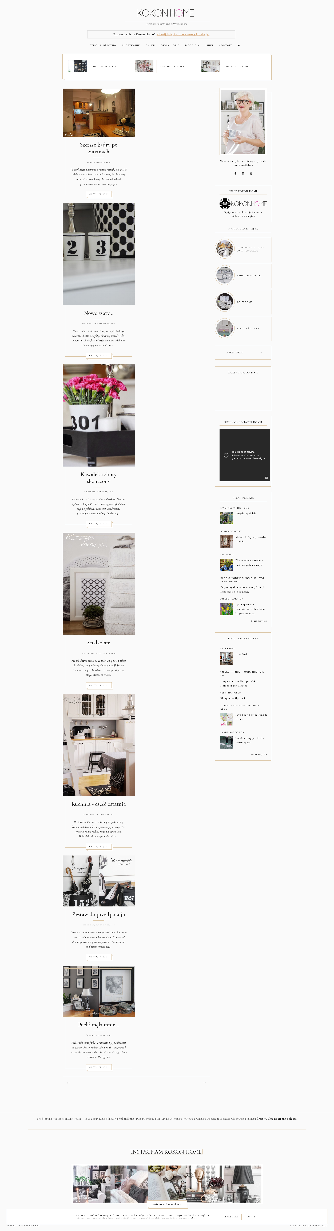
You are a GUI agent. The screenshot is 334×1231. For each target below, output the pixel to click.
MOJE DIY (192, 45)
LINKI (209, 45)
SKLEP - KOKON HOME (163, 45)
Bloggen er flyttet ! (232, 698)
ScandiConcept (231, 531)
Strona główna (103, 45)
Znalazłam (99, 642)
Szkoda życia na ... (249, 328)
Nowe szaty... (98, 313)
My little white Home (234, 508)
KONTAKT (226, 45)
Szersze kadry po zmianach (99, 148)
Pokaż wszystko (259, 620)
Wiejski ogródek (246, 513)
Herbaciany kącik (249, 275)
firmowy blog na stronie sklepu (276, 1118)
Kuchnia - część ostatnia (98, 803)
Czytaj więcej (98, 194)
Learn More (231, 1217)
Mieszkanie (131, 45)
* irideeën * (227, 648)
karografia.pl (317, 1226)
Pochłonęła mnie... (98, 1024)
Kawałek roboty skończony (99, 477)
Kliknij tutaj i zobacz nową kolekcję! (183, 34)
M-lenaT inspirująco (101, 504)
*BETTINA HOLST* (230, 692)
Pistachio (227, 554)
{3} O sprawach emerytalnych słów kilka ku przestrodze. (250, 609)
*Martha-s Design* (232, 732)
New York (242, 654)
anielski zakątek (231, 598)
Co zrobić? (244, 302)
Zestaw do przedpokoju (98, 914)
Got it (250, 1217)
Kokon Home (32, 1226)
